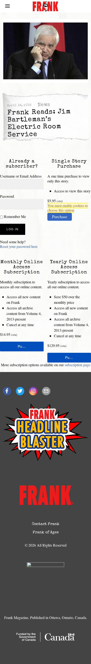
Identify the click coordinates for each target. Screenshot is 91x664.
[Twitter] (20, 391)
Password (7, 196)
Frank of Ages (46, 532)
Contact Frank (45, 524)
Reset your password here (19, 246)
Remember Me (14, 216)
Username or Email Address (21, 176)
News (43, 105)
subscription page (77, 364)
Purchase (59, 216)
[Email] (46, 391)
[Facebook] (7, 391)
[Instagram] (33, 391)
